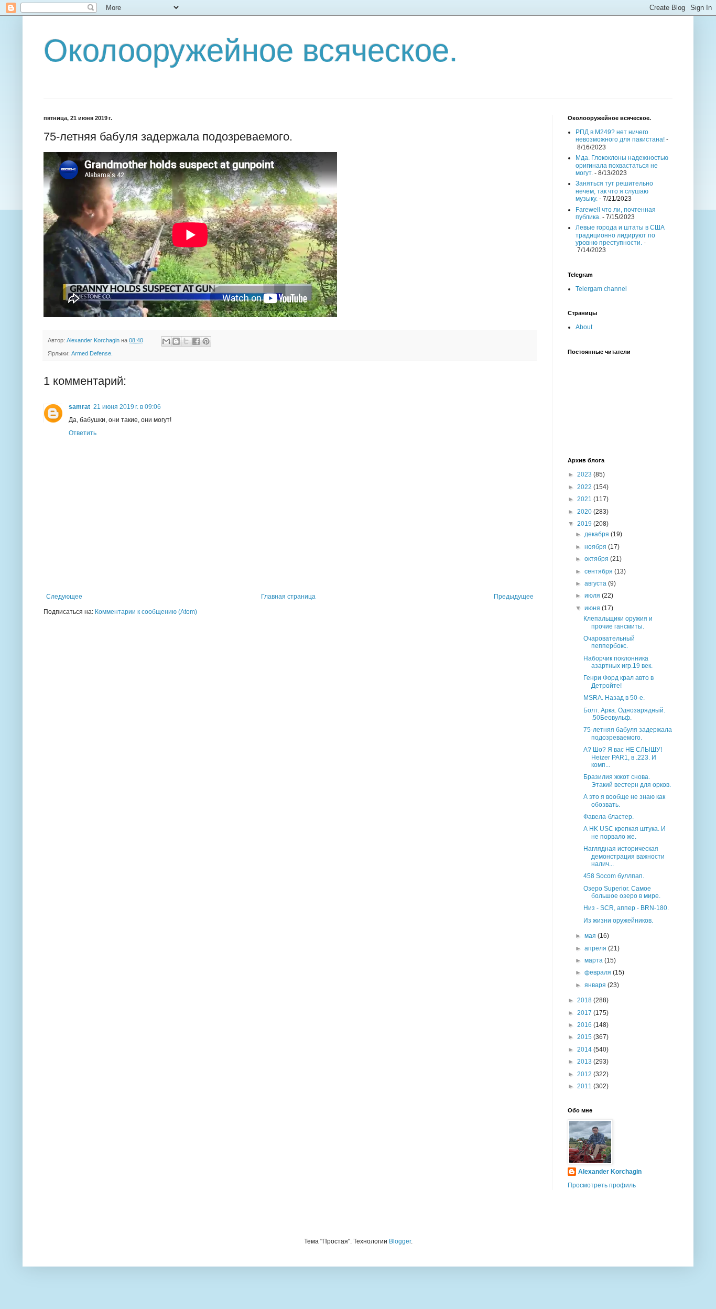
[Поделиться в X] (186, 341)
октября (597, 558)
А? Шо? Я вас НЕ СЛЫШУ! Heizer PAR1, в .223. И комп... (622, 757)
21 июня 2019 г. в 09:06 (127, 406)
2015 (585, 1037)
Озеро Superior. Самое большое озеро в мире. (621, 892)
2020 (585, 511)
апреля (596, 948)
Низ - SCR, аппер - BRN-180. (626, 908)
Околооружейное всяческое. (251, 50)
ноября (596, 546)
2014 (585, 1049)
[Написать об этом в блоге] (176, 341)
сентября (599, 571)
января (595, 985)
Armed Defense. (92, 353)
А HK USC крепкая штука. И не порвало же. (624, 832)
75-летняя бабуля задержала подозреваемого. (627, 733)
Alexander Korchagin (610, 1171)
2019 (585, 523)
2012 (585, 1074)
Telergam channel (601, 289)
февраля (598, 972)
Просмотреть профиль (602, 1185)
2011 (585, 1086)
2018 (585, 1000)
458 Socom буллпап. (613, 876)
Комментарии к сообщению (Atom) (146, 611)
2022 (585, 487)
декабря (597, 534)
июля (593, 595)
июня (593, 608)
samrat (79, 406)
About (584, 327)
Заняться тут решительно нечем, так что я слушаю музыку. (614, 191)
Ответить (82, 433)
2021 (585, 499)
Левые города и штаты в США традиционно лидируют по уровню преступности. (620, 235)
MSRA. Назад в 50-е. (614, 697)
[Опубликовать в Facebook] (196, 341)
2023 (585, 474)
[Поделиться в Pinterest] (206, 341)
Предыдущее (514, 596)
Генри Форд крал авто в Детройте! (618, 681)
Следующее (64, 596)
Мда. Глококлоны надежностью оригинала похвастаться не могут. (622, 165)
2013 (585, 1061)
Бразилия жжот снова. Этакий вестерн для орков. (627, 780)
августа (596, 583)
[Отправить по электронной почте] (166, 341)
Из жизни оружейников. (618, 920)
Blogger (400, 1241)
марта (594, 960)
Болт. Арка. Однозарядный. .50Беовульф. (624, 714)
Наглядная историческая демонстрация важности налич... (624, 856)
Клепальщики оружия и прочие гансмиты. (618, 622)
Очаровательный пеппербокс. (609, 642)
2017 (585, 1012)
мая (591, 935)
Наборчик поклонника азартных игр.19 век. (618, 662)
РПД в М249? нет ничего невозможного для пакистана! (620, 135)
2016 (585, 1025)
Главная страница (288, 596)
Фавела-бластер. (608, 816)
